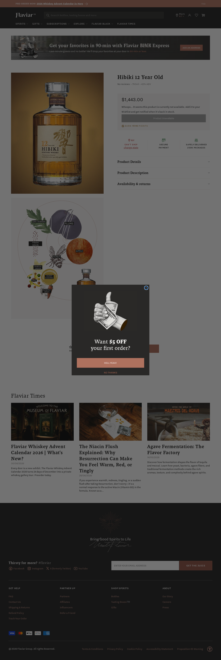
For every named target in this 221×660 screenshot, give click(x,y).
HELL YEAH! (110, 362)
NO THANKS (110, 372)
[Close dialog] (146, 288)
